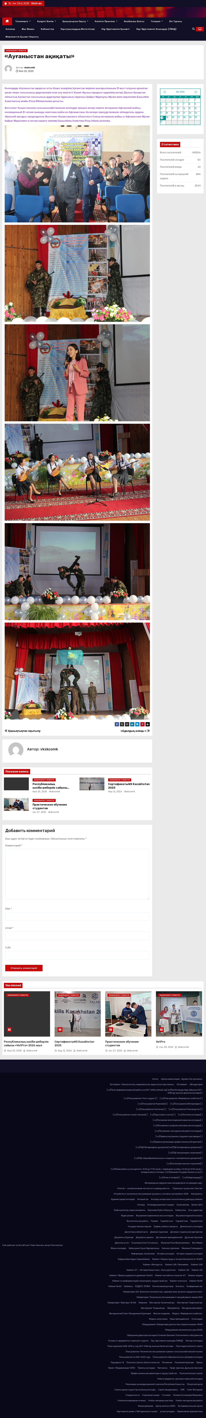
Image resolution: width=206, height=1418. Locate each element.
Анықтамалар (183, 1204)
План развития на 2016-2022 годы (134, 1357)
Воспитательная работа (137, 1221)
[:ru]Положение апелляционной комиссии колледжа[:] (178, 1120)
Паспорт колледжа (194, 1340)
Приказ (199, 1362)
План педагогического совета (189, 1346)
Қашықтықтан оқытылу (24, 731)
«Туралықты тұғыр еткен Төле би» (187, 1188)
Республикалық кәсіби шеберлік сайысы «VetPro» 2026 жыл (50, 787)
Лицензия (142, 1302)
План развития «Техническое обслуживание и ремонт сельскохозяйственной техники (164, 1351)
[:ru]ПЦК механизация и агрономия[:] (185, 1152)
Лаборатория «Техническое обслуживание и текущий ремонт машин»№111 (169, 1297)
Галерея (156, 21)
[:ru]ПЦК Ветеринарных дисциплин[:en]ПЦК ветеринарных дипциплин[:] (169, 1147)
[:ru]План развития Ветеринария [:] (186, 1103)
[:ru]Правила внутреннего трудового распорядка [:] (179, 1136)
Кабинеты (128, 1286)
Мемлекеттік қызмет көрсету (22, 36)
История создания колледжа (190, 1253)
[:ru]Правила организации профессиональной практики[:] (176, 1141)
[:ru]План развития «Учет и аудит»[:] (140, 1098)
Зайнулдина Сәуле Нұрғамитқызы (143, 1248)
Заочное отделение (170, 1248)
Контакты (180, 1286)
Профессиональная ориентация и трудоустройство (154, 1373)
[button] (193, 29)
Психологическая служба (191, 1373)
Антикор (10, 29)
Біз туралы (175, 21)
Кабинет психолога (178, 1280)
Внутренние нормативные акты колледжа (154, 1215)
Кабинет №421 (115, 1286)
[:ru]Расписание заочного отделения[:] (185, 1163)
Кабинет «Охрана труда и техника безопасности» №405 (177, 1259)
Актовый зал (143, 1199)
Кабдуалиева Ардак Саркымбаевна (134, 1259)
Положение (167, 1362)
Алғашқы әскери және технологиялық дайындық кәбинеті (177, 1199)
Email (9, 928)
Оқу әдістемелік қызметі (115, 29)
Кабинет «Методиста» (153, 1264)
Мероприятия (173, 1308)
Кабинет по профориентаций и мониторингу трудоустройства (139, 1280)
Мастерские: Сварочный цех (190, 1302)
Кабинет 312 (197, 1270)
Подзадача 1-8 (117, 1362)
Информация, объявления (143, 1253)
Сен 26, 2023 (166, 1047)
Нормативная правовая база (190, 1411)
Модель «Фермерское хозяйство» (187, 1313)
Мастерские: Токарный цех (153, 1308)
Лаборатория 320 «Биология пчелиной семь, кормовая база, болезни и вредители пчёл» (163, 1291)
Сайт (8, 947)
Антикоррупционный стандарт (160, 1204)
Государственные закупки (139, 1226)
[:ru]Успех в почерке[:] (169, 1177)
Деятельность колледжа (191, 1226)
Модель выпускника (158, 1319)
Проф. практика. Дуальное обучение (186, 1367)
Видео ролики (127, 1215)
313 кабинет (182, 1084)
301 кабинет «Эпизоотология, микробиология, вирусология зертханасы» (142, 1084)
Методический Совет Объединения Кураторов (130, 1313)
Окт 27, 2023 (39, 812)
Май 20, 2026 (40, 791)
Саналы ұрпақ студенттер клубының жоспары (135, 1389)
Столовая (166, 1395)
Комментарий (13, 845)
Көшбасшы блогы (134, 21)
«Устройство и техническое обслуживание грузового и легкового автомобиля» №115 (151, 1193)
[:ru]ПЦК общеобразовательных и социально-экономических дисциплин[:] (168, 1158)
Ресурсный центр (195, 1384)
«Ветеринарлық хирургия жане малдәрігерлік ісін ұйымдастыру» (173, 1183)
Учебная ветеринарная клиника (131, 1400)
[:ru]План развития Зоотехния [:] (151, 1109)
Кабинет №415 (196, 1280)
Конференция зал (195, 1286)
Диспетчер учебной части (136, 1231)
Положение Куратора (184, 1362)
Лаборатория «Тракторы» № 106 (122, 1302)
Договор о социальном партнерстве (186, 1231)
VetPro (160, 1041)
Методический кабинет (192, 1308)
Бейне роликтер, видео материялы (129, 1210)
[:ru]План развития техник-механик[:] (130, 1114)
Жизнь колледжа (118, 1248)
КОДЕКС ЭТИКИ (142, 1286)
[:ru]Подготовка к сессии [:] (163, 1114)
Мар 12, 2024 (115, 791)
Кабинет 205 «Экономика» (177, 1264)
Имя (8, 908)
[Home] (7, 21)
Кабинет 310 (183, 1270)
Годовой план (182, 1221)
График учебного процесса (166, 1226)
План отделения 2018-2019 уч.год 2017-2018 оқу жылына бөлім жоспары (140, 1346)
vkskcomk (29, 67)
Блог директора (195, 1210)
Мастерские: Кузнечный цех (162, 1302)
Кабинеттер (47, 29)
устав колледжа (167, 1411)
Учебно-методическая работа (189, 1400)
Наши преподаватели (179, 1319)
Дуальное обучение (194, 1237)
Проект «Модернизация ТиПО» (121, 1367)
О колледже (197, 1319)
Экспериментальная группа (190, 1406)
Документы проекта (145, 1237)
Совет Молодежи (195, 1389)
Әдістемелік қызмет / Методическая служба (137, 1411)
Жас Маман (28, 29)
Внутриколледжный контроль (189, 1215)
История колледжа (165, 1253)
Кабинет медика (195, 1275)
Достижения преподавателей (169, 1237)
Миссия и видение (161, 1313)
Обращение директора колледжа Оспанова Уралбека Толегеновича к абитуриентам (165, 1335)
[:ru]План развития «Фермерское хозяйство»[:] (181, 1098)
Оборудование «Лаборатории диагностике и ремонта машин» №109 (172, 1324)
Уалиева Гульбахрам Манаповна (188, 1395)
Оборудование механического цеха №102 (184, 1329)
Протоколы (162, 1367)
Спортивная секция (150, 1395)
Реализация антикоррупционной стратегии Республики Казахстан (155, 1384)
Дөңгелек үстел (122, 1242)
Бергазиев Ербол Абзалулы (160, 1210)
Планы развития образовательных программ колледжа (178, 1357)
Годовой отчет (166, 1221)
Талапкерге (22, 21)
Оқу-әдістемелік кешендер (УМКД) (156, 29)
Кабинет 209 (197, 1264)
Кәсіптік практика (105, 21)
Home (155, 1079)
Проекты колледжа (146, 1367)
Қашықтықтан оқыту (75, 21)
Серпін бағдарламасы (168, 1389)
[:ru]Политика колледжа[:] (190, 1114)
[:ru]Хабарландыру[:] (192, 1177)
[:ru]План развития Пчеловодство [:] (186, 1109)
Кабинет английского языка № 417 (170, 1275)
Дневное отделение (159, 1231)
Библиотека (180, 1210)
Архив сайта (197, 1204)
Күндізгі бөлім (45, 21)
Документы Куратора (123, 1237)
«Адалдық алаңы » (134, 731)
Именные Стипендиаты (192, 1248)
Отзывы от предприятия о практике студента (128, 1340)
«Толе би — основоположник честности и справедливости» (143, 1188)
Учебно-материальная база (160, 1400)
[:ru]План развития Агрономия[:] (153, 1103)
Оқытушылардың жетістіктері (78, 29)
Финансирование (145, 1406)
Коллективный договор (162, 1286)
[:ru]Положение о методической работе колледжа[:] (179, 1131)
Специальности (133, 1395)
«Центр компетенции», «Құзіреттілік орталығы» (182, 1079)
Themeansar (56, 1245)
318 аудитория (196, 1084)
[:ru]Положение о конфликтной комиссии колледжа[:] (178, 1125)
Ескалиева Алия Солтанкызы (145, 1242)
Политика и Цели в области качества (143, 1362)
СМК (182, 1389)
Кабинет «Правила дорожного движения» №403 (131, 1275)
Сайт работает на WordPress (16, 1245)
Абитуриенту (197, 1193)
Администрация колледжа (123, 1199)
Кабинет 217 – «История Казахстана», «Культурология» (151, 1270)
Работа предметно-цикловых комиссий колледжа (180, 1378)
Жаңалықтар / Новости (16, 50)
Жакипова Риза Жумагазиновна (175, 1242)
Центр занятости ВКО (165, 1406)
